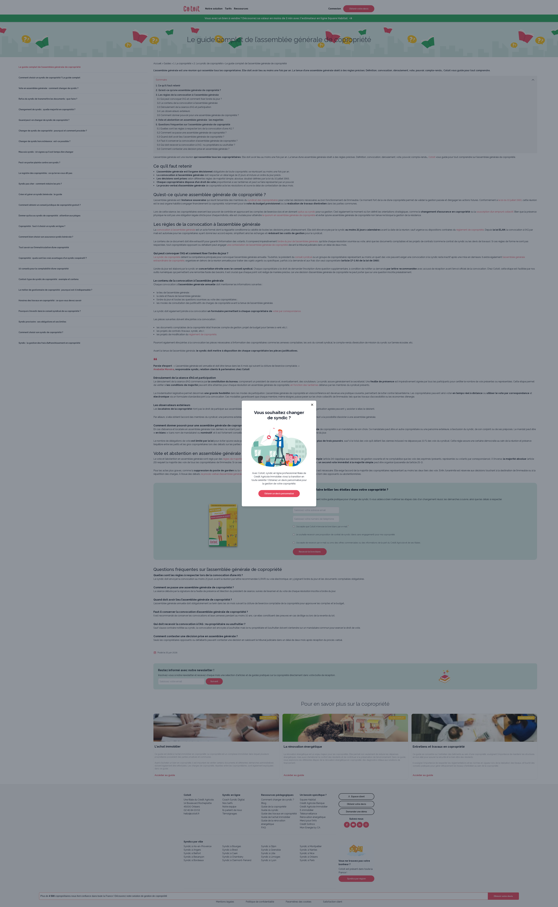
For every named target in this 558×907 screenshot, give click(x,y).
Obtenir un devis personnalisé (279, 493)
